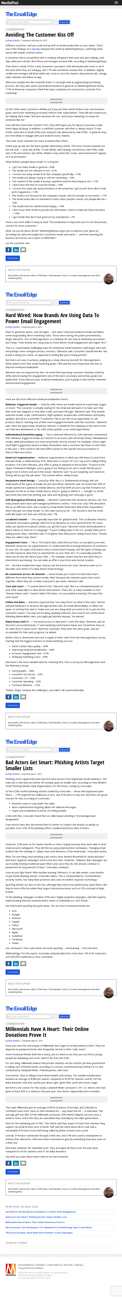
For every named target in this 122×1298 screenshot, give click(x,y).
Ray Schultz (14, 40)
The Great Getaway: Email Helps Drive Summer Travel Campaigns (39, 1232)
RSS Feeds (68, 1265)
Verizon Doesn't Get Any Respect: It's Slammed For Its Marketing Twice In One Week (49, 1227)
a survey (35, 48)
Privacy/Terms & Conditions (30, 1268)
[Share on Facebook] (9, 249)
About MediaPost (26, 1265)
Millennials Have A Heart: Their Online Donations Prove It (35, 1222)
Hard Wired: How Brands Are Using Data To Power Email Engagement (41, 1211)
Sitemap (78, 1265)
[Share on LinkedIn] (16, 249)
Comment (13, 258)
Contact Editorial (53, 1265)
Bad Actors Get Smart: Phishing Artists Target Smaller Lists (36, 1217)
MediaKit (40, 1265)
